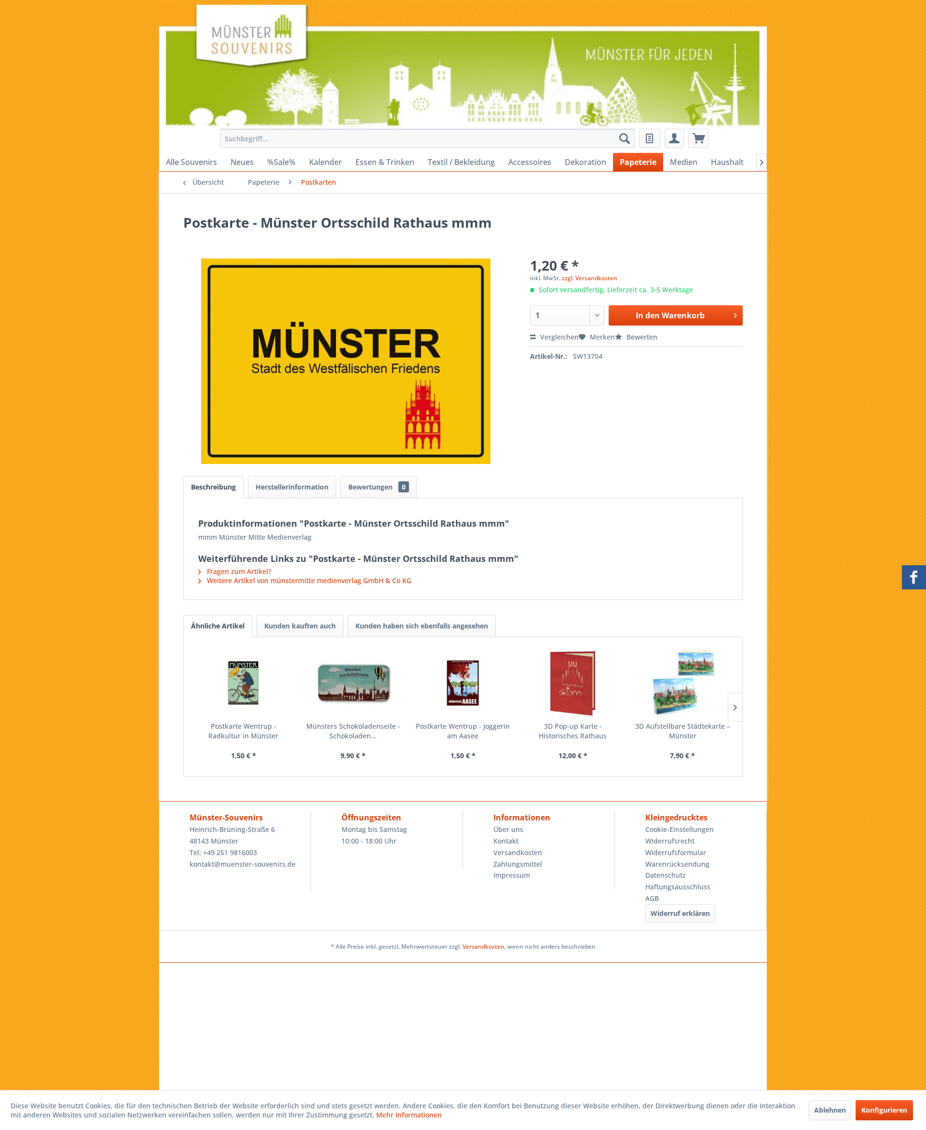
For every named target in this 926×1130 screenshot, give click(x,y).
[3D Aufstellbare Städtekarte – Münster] (682, 683)
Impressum (511, 875)
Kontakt (505, 840)
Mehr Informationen (409, 1114)
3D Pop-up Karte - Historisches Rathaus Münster (573, 731)
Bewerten (641, 336)
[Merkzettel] (649, 138)
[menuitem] (424, 138)
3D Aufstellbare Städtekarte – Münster (682, 731)
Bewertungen (377, 486)
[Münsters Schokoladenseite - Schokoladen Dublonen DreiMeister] (353, 683)
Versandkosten (517, 852)
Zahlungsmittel (517, 864)
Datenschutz (665, 875)
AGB (652, 898)
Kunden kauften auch (300, 625)
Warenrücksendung (677, 864)
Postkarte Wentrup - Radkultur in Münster (243, 731)
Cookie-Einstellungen (679, 829)
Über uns (508, 829)
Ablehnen (830, 1110)
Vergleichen (558, 336)
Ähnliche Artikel (218, 625)
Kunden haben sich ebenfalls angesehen (421, 625)
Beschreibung (213, 486)
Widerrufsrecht (669, 840)
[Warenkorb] (698, 138)
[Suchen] (624, 138)
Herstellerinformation (292, 486)
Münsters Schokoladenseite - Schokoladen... (353, 731)
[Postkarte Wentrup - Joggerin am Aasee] (463, 683)
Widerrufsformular (675, 852)
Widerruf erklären (680, 913)
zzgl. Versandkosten (589, 278)
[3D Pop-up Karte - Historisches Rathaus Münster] (573, 683)
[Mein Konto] (674, 138)
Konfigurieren (884, 1110)
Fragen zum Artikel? (238, 571)
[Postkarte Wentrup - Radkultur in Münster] (243, 683)
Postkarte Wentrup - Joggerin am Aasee (463, 731)
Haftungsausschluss (677, 886)
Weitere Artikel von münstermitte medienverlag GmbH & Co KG (308, 580)
